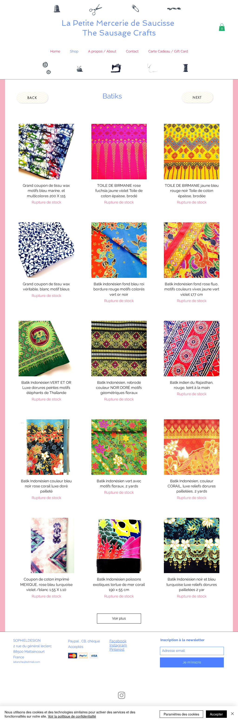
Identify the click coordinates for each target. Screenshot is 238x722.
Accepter (216, 714)
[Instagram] (121, 695)
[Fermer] (232, 714)
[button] (222, 27)
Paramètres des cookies (181, 714)
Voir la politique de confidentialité (72, 716)
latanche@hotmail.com (26, 661)
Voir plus (119, 618)
